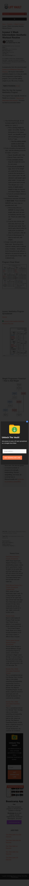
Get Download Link (12, 457)
